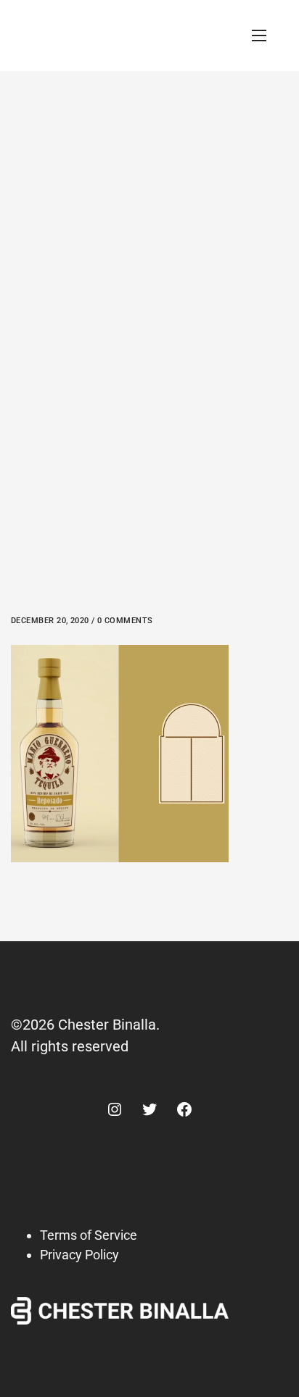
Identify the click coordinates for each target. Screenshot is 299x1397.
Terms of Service (88, 1235)
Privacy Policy (79, 1254)
